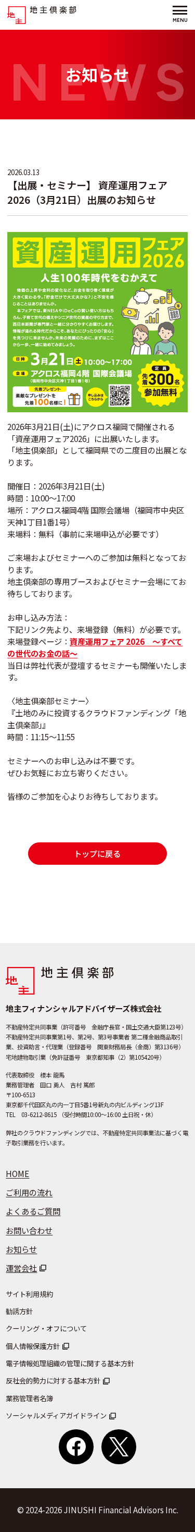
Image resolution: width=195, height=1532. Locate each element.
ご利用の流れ (29, 1192)
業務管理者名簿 (29, 1398)
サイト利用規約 (29, 1294)
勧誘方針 (19, 1311)
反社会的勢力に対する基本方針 (53, 1381)
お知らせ (21, 1249)
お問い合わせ (29, 1230)
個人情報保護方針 (33, 1346)
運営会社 (21, 1267)
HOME (17, 1173)
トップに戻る (97, 853)
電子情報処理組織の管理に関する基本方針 (70, 1363)
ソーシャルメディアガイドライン (56, 1415)
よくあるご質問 (33, 1211)
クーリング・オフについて (46, 1328)
